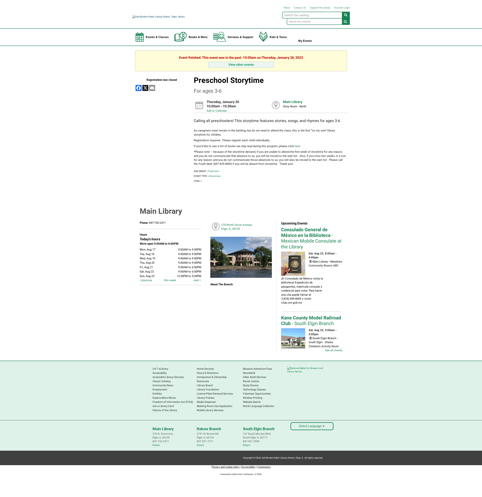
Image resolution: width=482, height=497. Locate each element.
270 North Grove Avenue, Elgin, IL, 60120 (236, 227)
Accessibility (160, 372)
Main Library (292, 102)
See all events (333, 350)
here (297, 146)
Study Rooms (251, 385)
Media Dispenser (206, 401)
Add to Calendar (217, 110)
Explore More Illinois (164, 397)
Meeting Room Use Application (214, 406)
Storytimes (214, 176)
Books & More (198, 37)
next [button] (197, 280)
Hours (156, 445)
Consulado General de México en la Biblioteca (311, 238)
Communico (264, 467)
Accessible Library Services (168, 377)
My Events (305, 40)
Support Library (320, 7)
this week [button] (170, 280)
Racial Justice (251, 381)
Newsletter (249, 372)
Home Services (205, 368)
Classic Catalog (162, 381)
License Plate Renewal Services (215, 393)
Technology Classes (254, 389)
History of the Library (165, 410)
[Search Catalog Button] (346, 15)
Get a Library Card (163, 406)
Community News (163, 385)
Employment (160, 389)
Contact (300, 7)
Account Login (342, 7)
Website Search (252, 401)
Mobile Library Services (210, 410)
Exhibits (157, 393)
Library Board (205, 385)
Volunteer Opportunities (257, 393)
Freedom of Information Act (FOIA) (173, 401)
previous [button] (146, 280)
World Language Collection (258, 406)
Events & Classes (157, 37)
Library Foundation (208, 389)
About (287, 7)
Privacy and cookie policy (226, 467)
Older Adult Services (254, 377)
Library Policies (205, 397)
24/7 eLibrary (160, 368)
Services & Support (240, 37)
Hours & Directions (207, 372)
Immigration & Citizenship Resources (212, 379)
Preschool (213, 171)
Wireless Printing (252, 397)
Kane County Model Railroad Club (311, 320)
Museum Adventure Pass (257, 368)
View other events (241, 64)
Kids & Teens (278, 37)
